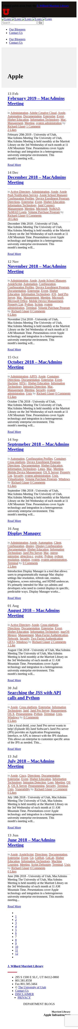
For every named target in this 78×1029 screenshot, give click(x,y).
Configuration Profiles (21, 198)
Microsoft (42, 208)
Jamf (26, 710)
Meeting (29, 123)
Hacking (13, 383)
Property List (15, 304)
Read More (14, 164)
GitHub (39, 857)
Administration (19, 112)
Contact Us (22, 990)
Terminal (31, 307)
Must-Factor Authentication (51, 635)
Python (29, 304)
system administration (49, 123)
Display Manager (24, 533)
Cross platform (16, 462)
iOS (53, 294)
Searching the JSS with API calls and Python (34, 695)
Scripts (39, 304)
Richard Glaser (17, 126)
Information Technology (44, 119)
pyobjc (39, 556)
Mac (63, 119)
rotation (25, 559)
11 (16, 950)
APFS (33, 376)
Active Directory (20, 191)
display (30, 546)
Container (53, 376)
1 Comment (33, 126)
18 (13, 218)
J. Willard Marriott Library (53, 5)
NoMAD (54, 208)
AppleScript (15, 284)
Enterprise (49, 116)
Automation (15, 116)
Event (60, 116)
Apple (61, 112)
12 (16, 953)
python (59, 556)
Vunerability (22, 789)
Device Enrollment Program (52, 198)
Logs (51, 782)
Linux (41, 468)
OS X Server (50, 472)
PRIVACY (24, 997)
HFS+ (23, 383)
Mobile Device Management (46, 301)
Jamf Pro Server (32, 552)
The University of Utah (32, 987)
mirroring (13, 556)
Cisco (22, 775)
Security (41, 390)
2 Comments (58, 641)
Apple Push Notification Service (37, 193)
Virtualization (16, 479)
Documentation (32, 116)
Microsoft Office (17, 301)
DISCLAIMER (24, 994)
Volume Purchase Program (44, 212)
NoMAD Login (17, 212)
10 (16, 946)
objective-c (26, 556)
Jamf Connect (46, 205)
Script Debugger (41, 864)
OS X (11, 713)
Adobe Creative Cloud (43, 112)
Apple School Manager (53, 195)
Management (15, 123)
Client (57, 542)
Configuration (47, 284)
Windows (64, 479)
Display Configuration (49, 546)
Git (32, 857)
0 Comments (33, 215)
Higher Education (18, 119)
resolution (13, 559)
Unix (29, 393)
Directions (14, 201)
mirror (54, 552)
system (35, 559)
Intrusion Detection (34, 386)
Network (13, 638)
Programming (24, 713)
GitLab (50, 857)
